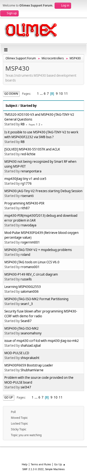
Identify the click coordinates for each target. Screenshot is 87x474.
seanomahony (31, 333)
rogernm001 (30, 242)
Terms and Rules (41, 464)
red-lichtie (28, 154)
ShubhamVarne (32, 370)
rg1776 (26, 183)
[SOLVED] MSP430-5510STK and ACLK (32, 149)
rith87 (25, 208)
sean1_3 (27, 304)
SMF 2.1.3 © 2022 (33, 469)
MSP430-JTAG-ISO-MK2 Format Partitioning (36, 299)
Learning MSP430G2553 (22, 286)
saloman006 (30, 291)
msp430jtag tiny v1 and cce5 (25, 178)
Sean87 (26, 321)
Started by (28, 105)
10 (61, 93)
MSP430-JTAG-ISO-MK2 (21, 328)
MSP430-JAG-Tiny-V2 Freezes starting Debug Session (43, 191)
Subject (11, 105)
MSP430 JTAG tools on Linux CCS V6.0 (31, 262)
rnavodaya (28, 225)
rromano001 (30, 267)
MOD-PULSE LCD (16, 353)
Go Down (11, 93)
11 (66, 93)
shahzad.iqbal (31, 345)
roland (25, 254)
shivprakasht (30, 358)
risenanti (27, 196)
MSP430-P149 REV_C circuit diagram (31, 274)
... (42, 93)
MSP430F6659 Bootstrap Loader (28, 365)
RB (23, 124)
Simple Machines (55, 469)
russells (26, 279)
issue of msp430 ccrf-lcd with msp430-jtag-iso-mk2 (41, 341)
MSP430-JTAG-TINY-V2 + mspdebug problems (38, 250)
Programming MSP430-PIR (24, 203)
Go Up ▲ (59, 464)
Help (25, 464)
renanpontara (31, 171)
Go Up (8, 397)
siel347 (26, 387)
